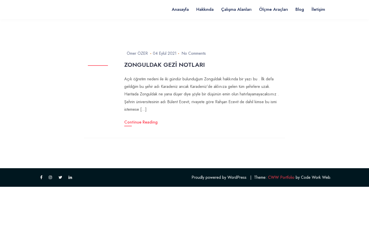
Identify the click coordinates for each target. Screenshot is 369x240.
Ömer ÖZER (137, 53)
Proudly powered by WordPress (219, 177)
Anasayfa (180, 9)
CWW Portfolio (281, 177)
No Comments (193, 53)
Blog (299, 9)
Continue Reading (141, 122)
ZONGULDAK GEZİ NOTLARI (164, 64)
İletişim (318, 9)
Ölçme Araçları (273, 9)
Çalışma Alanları (236, 9)
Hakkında (205, 9)
